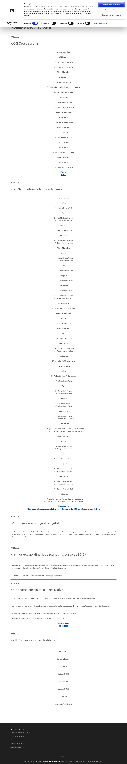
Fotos (63, 175)
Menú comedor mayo (17, 740)
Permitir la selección (111, 10)
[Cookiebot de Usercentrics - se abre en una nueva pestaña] (12, 23)
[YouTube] (67, 756)
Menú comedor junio (17, 736)
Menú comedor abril (17, 743)
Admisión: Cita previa (17, 747)
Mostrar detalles (99, 23)
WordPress (98, 761)
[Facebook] (58, 756)
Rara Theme (83, 761)
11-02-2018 (63, 626)
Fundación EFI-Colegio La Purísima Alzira (47, 761)
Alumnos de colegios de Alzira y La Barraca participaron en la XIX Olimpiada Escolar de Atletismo (63, 509)
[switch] (53, 23)
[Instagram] (62, 756)
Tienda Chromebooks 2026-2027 (21, 732)
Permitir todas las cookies (111, 4)
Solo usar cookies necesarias (111, 15)
